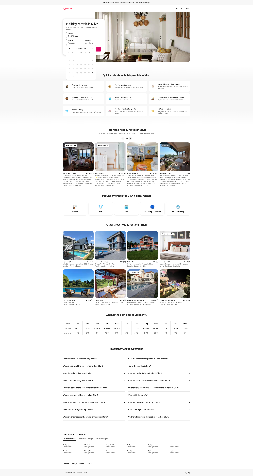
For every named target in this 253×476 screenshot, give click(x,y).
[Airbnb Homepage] (68, 8)
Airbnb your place (182, 8)
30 (69, 77)
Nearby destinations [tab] (69, 439)
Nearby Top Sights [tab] (102, 439)
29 (93, 73)
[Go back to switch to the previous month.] (69, 48)
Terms (85, 473)
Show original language (142, 2)
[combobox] (84, 36)
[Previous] (122, 138)
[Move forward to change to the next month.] (92, 48)
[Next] (130, 138)
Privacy (79, 473)
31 (73, 77)
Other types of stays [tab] (86, 439)
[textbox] (75, 43)
